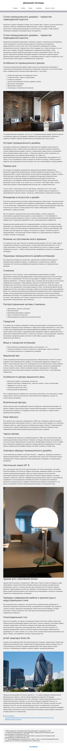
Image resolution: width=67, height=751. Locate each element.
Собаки (23, 8)
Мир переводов (9, 716)
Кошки (30, 8)
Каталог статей (49, 8)
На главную (33, 746)
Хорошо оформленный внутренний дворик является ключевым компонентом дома (29, 717)
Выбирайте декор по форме (13, 719)
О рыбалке (39, 8)
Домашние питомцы (33, 3)
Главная (15, 8)
